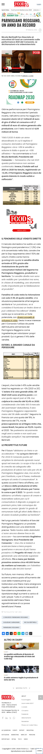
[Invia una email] (26, 633)
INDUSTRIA (30, 730)
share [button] (40, 30)
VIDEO (26, 739)
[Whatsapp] (14, 718)
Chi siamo (25, 711)
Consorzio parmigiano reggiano (15, 617)
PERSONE (32, 735)
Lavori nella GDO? (28, 703)
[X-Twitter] (10, 718)
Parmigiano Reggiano (11, 627)
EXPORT (21, 730)
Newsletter (25, 721)
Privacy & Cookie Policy (30, 725)
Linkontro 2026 (37, 10)
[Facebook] (3, 718)
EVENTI (15, 730)
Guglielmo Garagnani (11, 622)
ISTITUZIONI (5, 735)
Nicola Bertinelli (30, 622)
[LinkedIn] (6, 718)
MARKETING (15, 735)
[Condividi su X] (11, 633)
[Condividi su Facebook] (3, 633)
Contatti (24, 707)
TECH (20, 739)
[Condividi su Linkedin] (7, 633)
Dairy (6, 651)
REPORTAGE (6, 739)
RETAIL (14, 739)
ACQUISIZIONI (6, 730)
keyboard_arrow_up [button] (40, 697)
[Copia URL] (30, 633)
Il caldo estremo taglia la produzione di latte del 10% (21, 678)
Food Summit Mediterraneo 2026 (21, 10)
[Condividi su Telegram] (22, 633)
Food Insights (26, 700)
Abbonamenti (26, 718)
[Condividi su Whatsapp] (19, 633)
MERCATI (24, 735)
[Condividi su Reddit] (15, 633)
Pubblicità (25, 714)
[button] (3, 4)
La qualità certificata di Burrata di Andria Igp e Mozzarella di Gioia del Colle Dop (19, 656)
